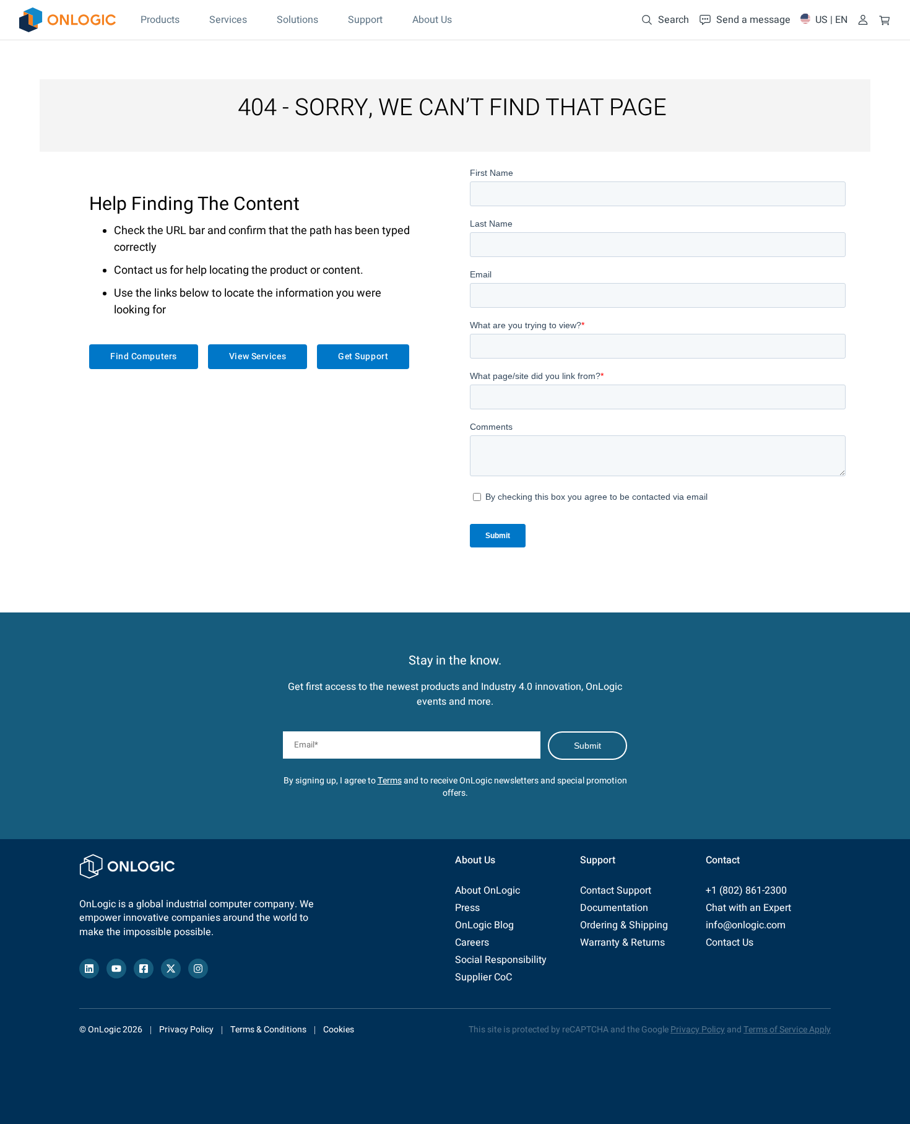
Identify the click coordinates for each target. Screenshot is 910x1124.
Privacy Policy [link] (186, 1029)
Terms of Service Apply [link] (787, 1029)
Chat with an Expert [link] (748, 907)
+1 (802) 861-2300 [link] (746, 890)
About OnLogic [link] (487, 890)
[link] (67, 19)
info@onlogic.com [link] (746, 925)
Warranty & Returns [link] (622, 942)
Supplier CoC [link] (483, 977)
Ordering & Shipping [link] (624, 925)
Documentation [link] (614, 907)
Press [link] (467, 907)
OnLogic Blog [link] (484, 925)
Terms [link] (390, 780)
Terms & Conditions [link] (268, 1029)
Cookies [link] (338, 1029)
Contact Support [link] (615, 890)
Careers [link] (472, 942)
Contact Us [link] (729, 942)
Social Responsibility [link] (501, 959)
